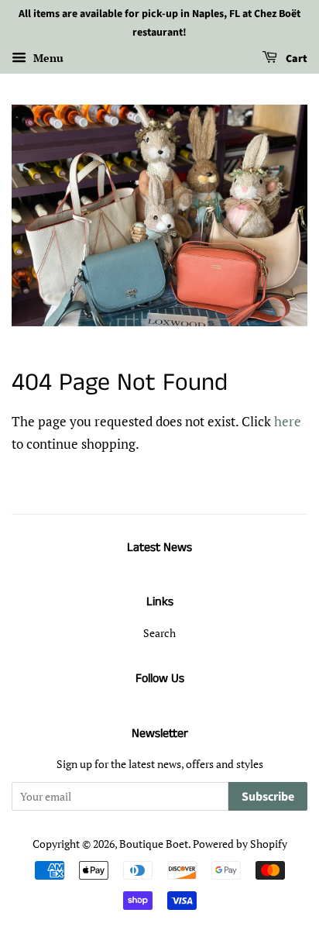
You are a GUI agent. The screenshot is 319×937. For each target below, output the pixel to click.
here (287, 421)
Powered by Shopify (240, 843)
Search (159, 632)
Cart (295, 59)
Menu (46, 57)
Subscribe (268, 796)
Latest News (159, 547)
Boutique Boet (153, 843)
